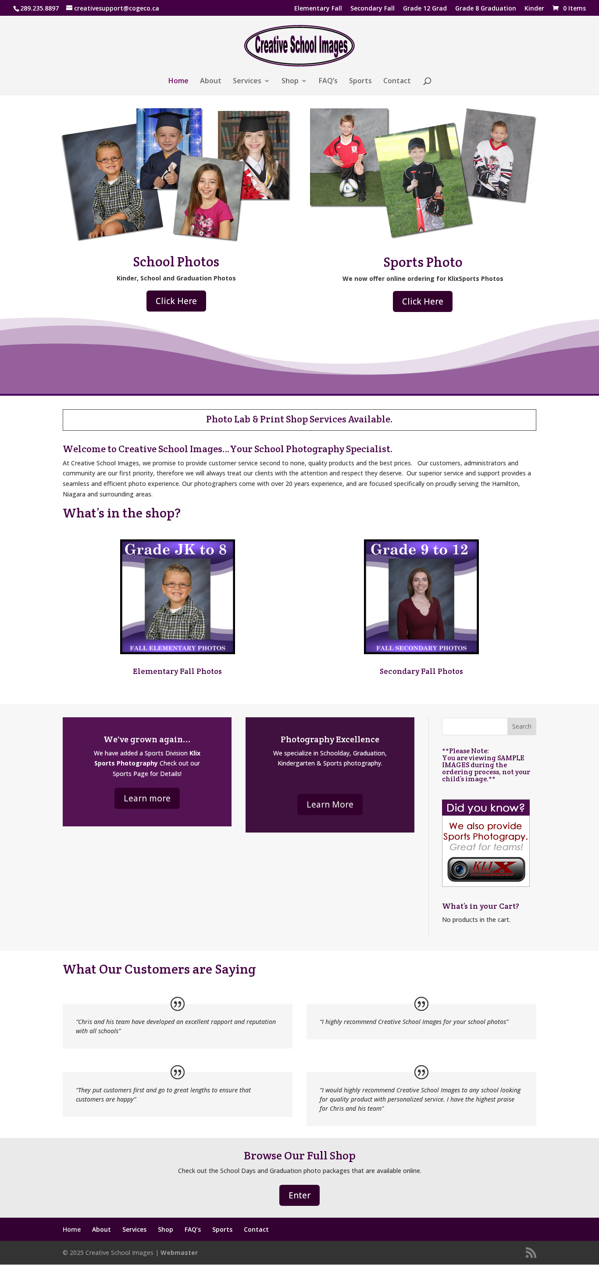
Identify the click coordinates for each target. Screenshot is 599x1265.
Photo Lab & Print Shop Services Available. (299, 419)
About (210, 81)
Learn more (147, 798)
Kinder (534, 8)
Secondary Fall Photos (421, 671)
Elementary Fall (318, 8)
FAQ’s (328, 81)
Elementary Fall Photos (177, 671)
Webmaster (179, 1252)
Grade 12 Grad (425, 8)
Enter (299, 1195)
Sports (360, 81)
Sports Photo (423, 262)
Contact (397, 81)
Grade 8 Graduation (485, 8)
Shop (290, 81)
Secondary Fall (372, 8)
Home (178, 81)
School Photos (176, 261)
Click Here (176, 301)
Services (247, 81)
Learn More (330, 804)
